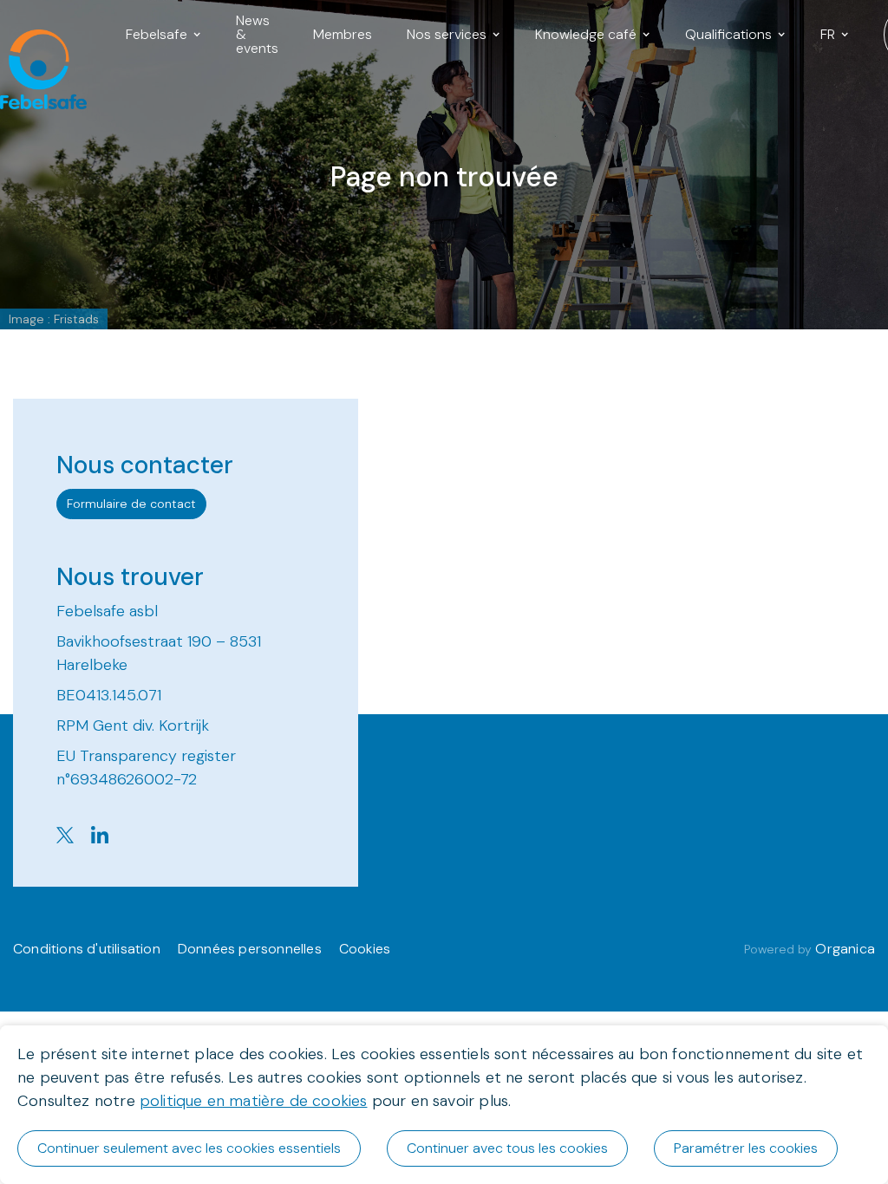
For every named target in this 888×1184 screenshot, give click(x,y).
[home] (34, 35)
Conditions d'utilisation (86, 949)
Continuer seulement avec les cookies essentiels (189, 1148)
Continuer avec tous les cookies (507, 1148)
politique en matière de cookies (254, 1100)
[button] (163, 34)
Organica (845, 949)
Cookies (364, 949)
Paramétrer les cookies (746, 1148)
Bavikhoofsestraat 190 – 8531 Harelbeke (158, 653)
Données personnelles (250, 949)
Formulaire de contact (131, 503)
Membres (342, 34)
